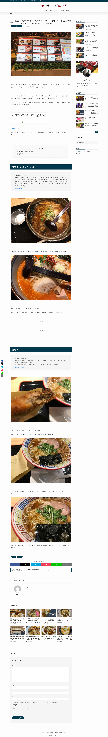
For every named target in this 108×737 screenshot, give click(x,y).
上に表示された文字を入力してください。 (22, 708)
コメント (14, 665)
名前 (13, 685)
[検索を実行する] (96, 132)
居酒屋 (60, 732)
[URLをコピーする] (67, 564)
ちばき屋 (20, 154)
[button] (15, 564)
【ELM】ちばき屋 (19, 367)
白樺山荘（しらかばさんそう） (26, 151)
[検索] (97, 1)
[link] (28, 587)
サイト (13, 696)
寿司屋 (64, 732)
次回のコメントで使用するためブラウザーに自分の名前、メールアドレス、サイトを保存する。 (36, 702)
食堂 (48, 732)
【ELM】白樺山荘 (19, 188)
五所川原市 (19, 26)
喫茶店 (51, 732)
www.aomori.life (15, 128)
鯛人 (17, 594)
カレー (56, 732)
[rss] (95, 1)
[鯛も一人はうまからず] (54, 5)
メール (14, 690)
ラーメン (13, 26)
